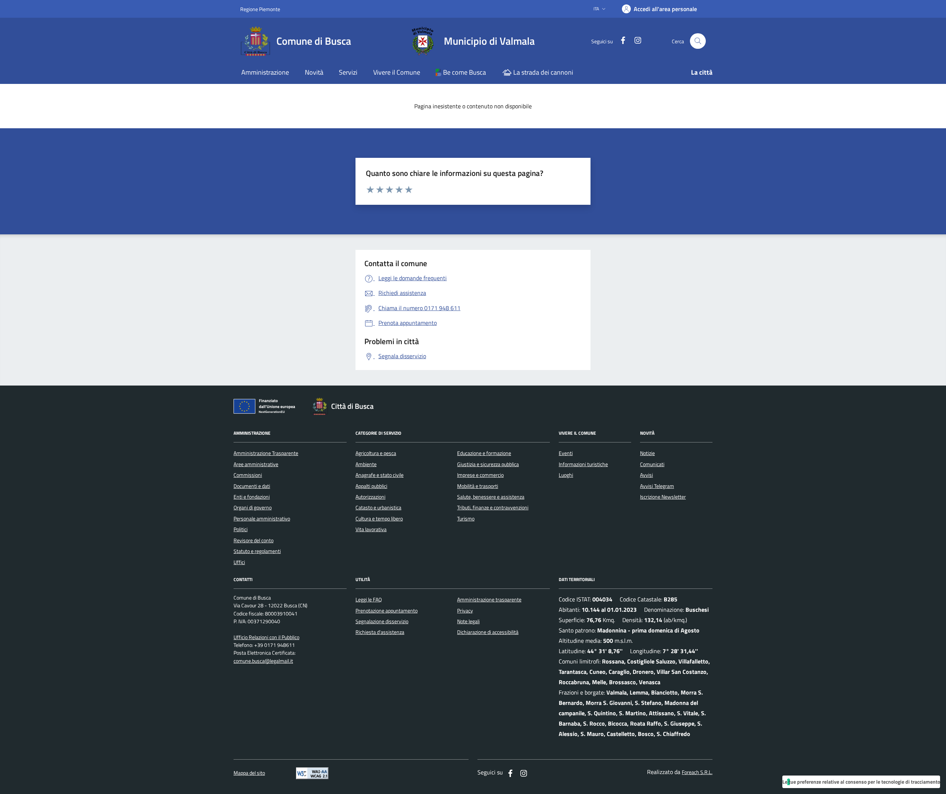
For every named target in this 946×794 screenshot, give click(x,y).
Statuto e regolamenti (257, 551)
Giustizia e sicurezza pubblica (488, 464)
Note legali (468, 621)
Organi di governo (253, 507)
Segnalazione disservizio (381, 621)
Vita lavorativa (371, 529)
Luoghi (566, 475)
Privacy (465, 611)
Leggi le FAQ (368, 600)
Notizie (647, 453)
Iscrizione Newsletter (663, 497)
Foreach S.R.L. (697, 772)
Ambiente (366, 464)
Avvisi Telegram (657, 486)
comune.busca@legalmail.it (263, 661)
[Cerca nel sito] (698, 41)
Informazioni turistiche (583, 464)
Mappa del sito (249, 773)
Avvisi (646, 475)
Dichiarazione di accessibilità (487, 632)
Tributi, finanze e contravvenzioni (492, 507)
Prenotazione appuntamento (386, 611)
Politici (241, 529)
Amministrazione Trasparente (266, 453)
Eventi (566, 453)
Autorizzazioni (370, 497)
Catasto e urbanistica (378, 507)
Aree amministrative (256, 464)
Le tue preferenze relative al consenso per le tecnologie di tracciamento (861, 781)
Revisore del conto (253, 540)
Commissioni (248, 475)
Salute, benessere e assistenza (490, 497)
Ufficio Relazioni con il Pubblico (266, 637)
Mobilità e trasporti (477, 486)
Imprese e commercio (480, 475)
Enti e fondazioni (252, 497)
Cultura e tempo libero (379, 519)
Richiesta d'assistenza (379, 632)
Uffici (239, 562)
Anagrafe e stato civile (379, 475)
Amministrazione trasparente (489, 600)
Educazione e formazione (484, 453)
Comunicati (652, 464)
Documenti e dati (252, 486)
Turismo (465, 519)
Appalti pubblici (371, 486)
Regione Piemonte (260, 9)
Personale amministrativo (262, 519)
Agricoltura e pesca (375, 453)
